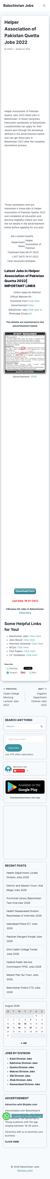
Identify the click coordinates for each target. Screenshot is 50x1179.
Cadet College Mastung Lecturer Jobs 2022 (11, 697)
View (31, 305)
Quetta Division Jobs (22, 1067)
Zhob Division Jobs (21, 1080)
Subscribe (13, 747)
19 (19, 1028)
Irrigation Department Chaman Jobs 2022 (39, 697)
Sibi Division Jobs (20, 1075)
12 (19, 1024)
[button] (6, 1116)
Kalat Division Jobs (21, 1058)
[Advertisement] (25, 80)
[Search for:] (25, 726)
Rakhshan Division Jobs (24, 1063)
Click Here (34, 301)
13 (25, 1024)
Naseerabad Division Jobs (25, 1084)
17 (8, 1028)
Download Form (25, 591)
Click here (31, 655)
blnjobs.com (25, 1170)
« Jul (24, 1043)
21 (31, 1028)
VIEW (34, 376)
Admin (10, 49)
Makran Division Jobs (22, 1071)
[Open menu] (44, 5)
